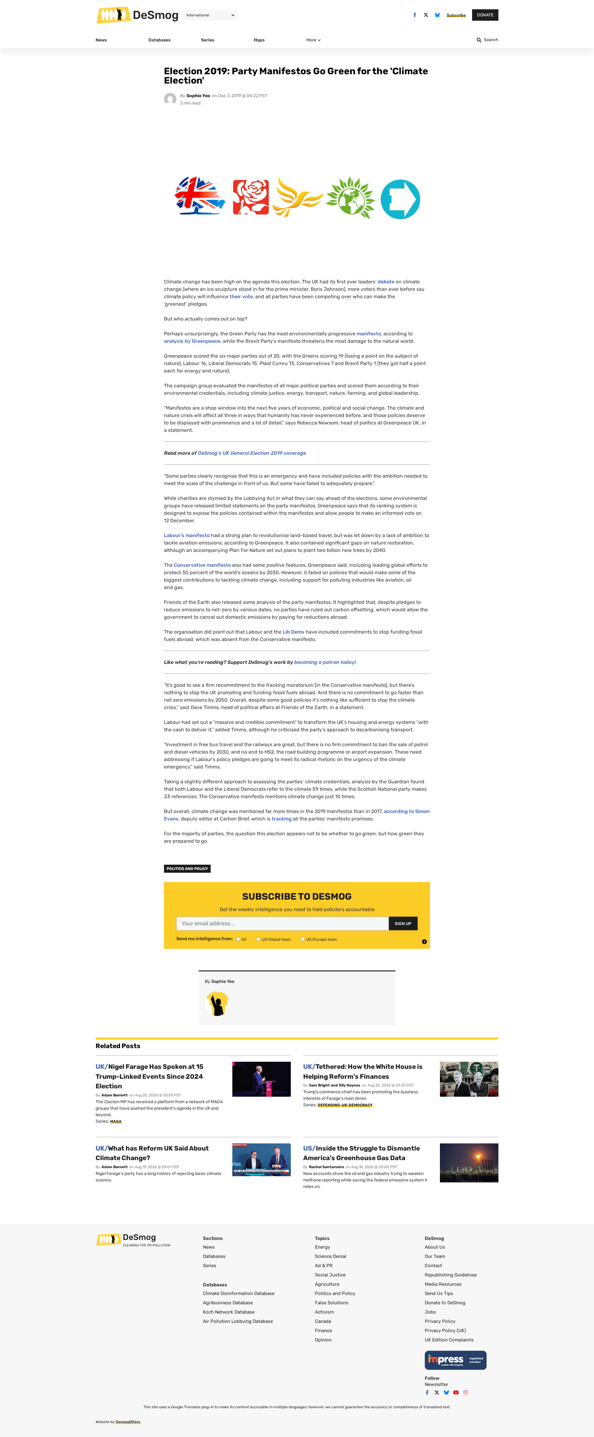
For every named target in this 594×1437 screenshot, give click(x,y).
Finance (323, 1330)
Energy (322, 1247)
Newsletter (436, 1384)
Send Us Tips (439, 1293)
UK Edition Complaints (449, 1340)
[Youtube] (456, 1392)
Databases (214, 1256)
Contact (433, 1265)
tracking (282, 819)
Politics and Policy (187, 869)
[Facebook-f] (415, 15)
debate (386, 282)
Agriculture (327, 1284)
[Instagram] (465, 1392)
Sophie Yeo (198, 95)
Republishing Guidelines (451, 1275)
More (311, 40)
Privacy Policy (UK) (445, 1330)
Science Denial (330, 1256)
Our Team (435, 1256)
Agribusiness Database (228, 1303)
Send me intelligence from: (204, 939)
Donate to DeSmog (445, 1303)
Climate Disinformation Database (238, 1293)
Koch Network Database (229, 1312)
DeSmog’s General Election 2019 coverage (252, 453)
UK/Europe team (321, 939)
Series (209, 1265)
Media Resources (443, 1284)
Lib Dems (293, 632)
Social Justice (330, 1275)
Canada (323, 1321)
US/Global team (276, 939)
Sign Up (403, 923)
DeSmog (156, 15)
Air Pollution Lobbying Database (238, 1321)
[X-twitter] (426, 15)
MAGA (116, 1121)
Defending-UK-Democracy (345, 1105)
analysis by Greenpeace (192, 341)
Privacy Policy (440, 1321)
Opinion (323, 1340)
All (244, 939)
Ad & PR (324, 1265)
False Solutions (331, 1303)
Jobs (430, 1312)
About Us (435, 1247)
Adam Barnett (114, 1095)
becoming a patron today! (325, 662)
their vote (241, 296)
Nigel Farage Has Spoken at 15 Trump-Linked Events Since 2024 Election (150, 1076)
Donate (485, 15)
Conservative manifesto (202, 565)
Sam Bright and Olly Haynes (334, 1085)
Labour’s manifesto (187, 535)
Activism (324, 1312)
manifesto (369, 334)
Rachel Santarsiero (326, 1167)
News (209, 1247)
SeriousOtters (128, 1422)
